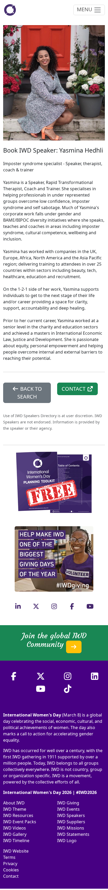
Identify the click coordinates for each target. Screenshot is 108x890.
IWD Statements (73, 834)
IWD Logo (67, 840)
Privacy (10, 863)
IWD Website (16, 851)
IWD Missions (70, 828)
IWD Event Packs (19, 822)
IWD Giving (68, 803)
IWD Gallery (14, 834)
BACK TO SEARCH (29, 392)
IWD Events (68, 809)
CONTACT (74, 388)
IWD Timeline (16, 840)
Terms (9, 857)
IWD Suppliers (71, 822)
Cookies (11, 870)
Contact (11, 876)
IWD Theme (14, 809)
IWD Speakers (71, 815)
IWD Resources (18, 815)
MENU (85, 9)
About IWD (14, 803)
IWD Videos (14, 828)
